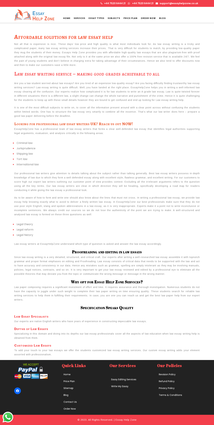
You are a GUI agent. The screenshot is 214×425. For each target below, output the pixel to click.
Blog (162, 18)
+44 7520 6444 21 (115, 3)
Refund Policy (167, 381)
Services (79, 18)
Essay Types (96, 18)
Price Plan (130, 18)
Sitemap (68, 388)
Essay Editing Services (123, 379)
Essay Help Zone (126, 419)
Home (66, 18)
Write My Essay (119, 386)
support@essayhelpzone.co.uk (179, 3)
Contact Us (70, 402)
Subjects (114, 18)
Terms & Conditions (170, 395)
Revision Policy (167, 374)
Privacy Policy (167, 388)
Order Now (148, 18)
